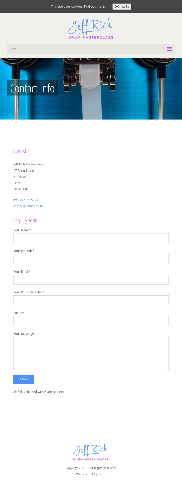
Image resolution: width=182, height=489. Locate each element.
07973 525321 (28, 200)
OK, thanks (122, 6)
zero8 (102, 474)
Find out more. (94, 6)
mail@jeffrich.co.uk (30, 206)
